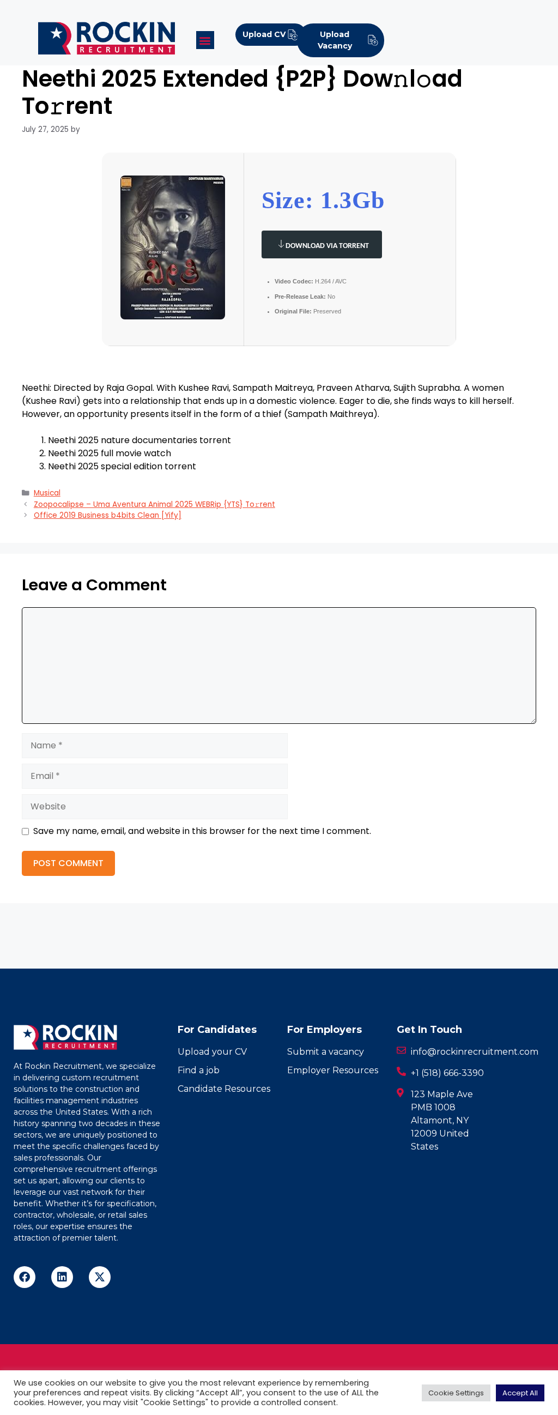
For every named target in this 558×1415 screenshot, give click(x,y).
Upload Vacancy (335, 40)
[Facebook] (24, 1277)
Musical (47, 493)
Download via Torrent (327, 246)
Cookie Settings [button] (456, 1393)
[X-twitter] (100, 1277)
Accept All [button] (520, 1393)
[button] (205, 40)
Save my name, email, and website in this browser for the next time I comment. (202, 831)
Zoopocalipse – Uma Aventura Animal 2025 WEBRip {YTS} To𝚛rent (154, 504)
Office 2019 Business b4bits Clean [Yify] (107, 515)
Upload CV (264, 34)
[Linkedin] (62, 1277)
